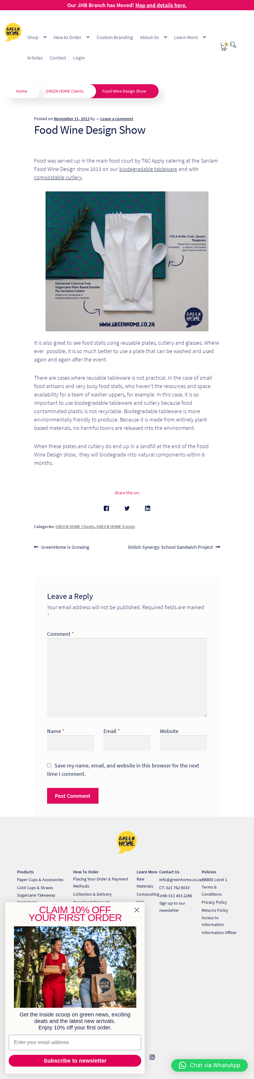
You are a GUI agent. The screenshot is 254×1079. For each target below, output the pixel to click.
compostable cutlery (58, 177)
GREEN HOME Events (115, 526)
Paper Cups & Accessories (40, 879)
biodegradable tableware (148, 169)
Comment (60, 633)
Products (25, 872)
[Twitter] (127, 508)
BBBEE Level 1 (214, 879)
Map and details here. (161, 5)
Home (21, 91)
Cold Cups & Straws (35, 887)
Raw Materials (145, 882)
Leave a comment (116, 118)
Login (79, 58)
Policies (209, 872)
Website (169, 731)
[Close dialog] (136, 910)
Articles (35, 58)
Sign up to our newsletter (172, 906)
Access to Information (213, 921)
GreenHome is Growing (65, 547)
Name (56, 731)
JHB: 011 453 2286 (175, 895)
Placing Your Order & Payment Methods (100, 882)
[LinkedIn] (147, 508)
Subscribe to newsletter (75, 1061)
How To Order (86, 872)
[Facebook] (106, 508)
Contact (58, 58)
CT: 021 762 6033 (174, 887)
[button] (209, 1065)
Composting (148, 894)
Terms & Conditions (212, 890)
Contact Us (169, 872)
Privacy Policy (214, 902)
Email (111, 731)
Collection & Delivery (92, 894)
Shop (32, 37)
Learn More (186, 37)
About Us (149, 37)
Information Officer (219, 932)
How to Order (67, 37)
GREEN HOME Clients (65, 91)
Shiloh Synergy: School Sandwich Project (170, 547)
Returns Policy (215, 910)
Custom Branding (115, 37)
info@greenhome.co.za (180, 879)
